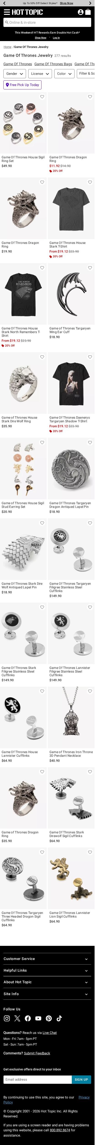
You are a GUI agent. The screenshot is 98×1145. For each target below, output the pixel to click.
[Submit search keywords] (6, 22)
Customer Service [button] (19, 959)
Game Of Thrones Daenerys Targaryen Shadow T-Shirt (69, 419)
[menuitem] (88, 12)
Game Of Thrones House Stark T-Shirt (67, 244)
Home (7, 47)
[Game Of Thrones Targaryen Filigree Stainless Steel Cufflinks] (71, 549)
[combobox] (47, 22)
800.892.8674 (60, 1130)
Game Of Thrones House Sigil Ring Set (23, 159)
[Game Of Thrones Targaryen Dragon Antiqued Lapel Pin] (71, 468)
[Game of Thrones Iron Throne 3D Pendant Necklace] (71, 717)
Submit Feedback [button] (37, 1053)
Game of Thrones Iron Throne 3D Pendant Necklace (71, 753)
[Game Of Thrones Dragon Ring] (71, 123)
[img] (6, 1018)
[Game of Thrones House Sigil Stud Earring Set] (23, 468)
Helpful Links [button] (15, 970)
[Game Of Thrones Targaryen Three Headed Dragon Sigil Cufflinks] (23, 878)
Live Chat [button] (50, 1033)
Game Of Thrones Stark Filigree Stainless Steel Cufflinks (19, 671)
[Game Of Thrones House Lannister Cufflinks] (23, 717)
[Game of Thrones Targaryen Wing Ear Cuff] (71, 294)
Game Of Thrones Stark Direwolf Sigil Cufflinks (66, 834)
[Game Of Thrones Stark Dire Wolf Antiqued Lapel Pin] (23, 549)
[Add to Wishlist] (42, 97)
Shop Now (64, 3)
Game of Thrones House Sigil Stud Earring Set (23, 505)
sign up (81, 1079)
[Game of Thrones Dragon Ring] (23, 798)
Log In (56, 37)
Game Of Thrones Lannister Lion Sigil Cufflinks (69, 914)
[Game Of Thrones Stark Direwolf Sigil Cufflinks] (71, 798)
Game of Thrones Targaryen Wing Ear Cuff (70, 330)
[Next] (90, 3)
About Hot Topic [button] (18, 982)
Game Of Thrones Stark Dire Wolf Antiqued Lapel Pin (22, 585)
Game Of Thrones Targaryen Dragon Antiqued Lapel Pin (70, 505)
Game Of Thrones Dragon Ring (68, 159)
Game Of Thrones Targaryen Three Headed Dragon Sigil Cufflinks (22, 916)
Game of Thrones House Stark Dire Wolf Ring (19, 419)
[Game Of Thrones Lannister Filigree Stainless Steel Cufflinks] (71, 633)
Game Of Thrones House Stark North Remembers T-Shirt (21, 331)
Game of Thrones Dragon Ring (20, 834)
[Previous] (4, 3)
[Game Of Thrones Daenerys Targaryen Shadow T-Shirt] (71, 383)
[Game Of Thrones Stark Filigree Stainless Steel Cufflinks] (23, 633)
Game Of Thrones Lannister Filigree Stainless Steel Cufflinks (69, 671)
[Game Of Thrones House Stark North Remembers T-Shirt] (23, 294)
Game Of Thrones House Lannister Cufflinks (20, 753)
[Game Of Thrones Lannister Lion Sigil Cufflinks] (71, 878)
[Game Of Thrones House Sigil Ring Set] (23, 123)
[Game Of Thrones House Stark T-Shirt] (71, 208)
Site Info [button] (11, 994)
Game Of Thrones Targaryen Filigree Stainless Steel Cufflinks (70, 587)
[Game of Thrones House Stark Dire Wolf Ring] (23, 383)
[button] (6, 12)
